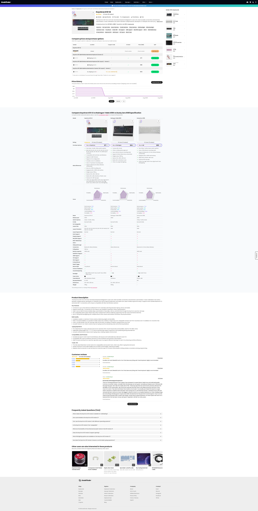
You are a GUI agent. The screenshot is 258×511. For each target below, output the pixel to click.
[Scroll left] (73, 463)
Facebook (158, 495)
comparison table (103, 115)
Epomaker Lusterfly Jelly (127, 468)
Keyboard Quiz (107, 498)
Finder (106, 2)
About (131, 489)
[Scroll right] (160, 463)
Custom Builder (108, 500)
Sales (111, 2)
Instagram (158, 493)
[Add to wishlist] (93, 12)
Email (157, 489)
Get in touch (133, 491)
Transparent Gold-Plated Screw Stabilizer (95, 468)
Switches (136, 2)
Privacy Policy (133, 495)
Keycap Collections (109, 491)
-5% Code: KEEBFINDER (111, 71)
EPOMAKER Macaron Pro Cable (158, 468)
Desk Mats (81, 498)
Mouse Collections (108, 495)
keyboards (79, 8)
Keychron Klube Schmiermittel (76, 468)
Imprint (132, 500)
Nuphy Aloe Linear (109, 468)
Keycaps (127, 2)
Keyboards (118, 2)
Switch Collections (108, 493)
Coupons (80, 502)
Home (73, 8)
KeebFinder (5, 2)
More (150, 2)
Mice (144, 2)
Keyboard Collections (109, 489)
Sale (79, 500)
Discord (158, 491)
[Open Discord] (247, 2)
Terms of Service (134, 498)
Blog (105, 502)
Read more (160, 21)
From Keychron (106, 362)
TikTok (157, 498)
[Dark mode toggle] (253, 2)
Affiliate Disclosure (134, 493)
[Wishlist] (250, 2)
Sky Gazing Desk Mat (141, 468)
